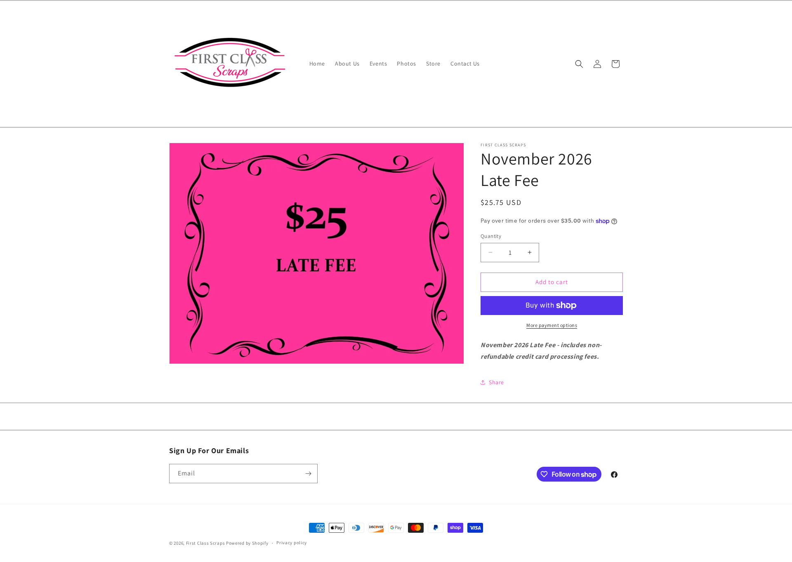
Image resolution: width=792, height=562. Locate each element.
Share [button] (496, 382)
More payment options (551, 325)
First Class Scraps (205, 543)
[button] (579, 64)
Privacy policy (291, 543)
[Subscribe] (308, 473)
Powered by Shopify (247, 543)
